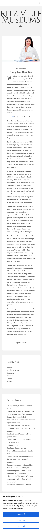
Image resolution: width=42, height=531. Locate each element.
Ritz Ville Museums (21, 18)
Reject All (21, 526)
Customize (21, 520)
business (23, 343)
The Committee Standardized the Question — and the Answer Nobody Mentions (21, 428)
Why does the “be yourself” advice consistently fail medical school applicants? (20, 479)
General (10, 379)
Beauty (9, 367)
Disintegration (12, 445)
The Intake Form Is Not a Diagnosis (20, 411)
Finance (10, 376)
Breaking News (21, 68)
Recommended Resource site (16, 334)
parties (28, 320)
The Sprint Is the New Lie (16, 448)
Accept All (21, 514)
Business (10, 373)
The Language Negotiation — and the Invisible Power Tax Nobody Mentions (20, 459)
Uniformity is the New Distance (19, 485)
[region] (21, 512)
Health (9, 382)
